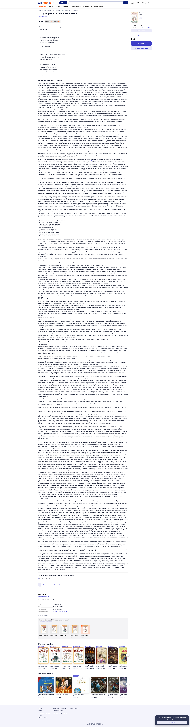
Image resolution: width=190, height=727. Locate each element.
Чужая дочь (111, 665)
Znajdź (125, 2)
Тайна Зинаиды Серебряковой (46, 694)
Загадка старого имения (124, 665)
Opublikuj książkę (98, 6)
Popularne (57, 6)
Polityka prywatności (58, 710)
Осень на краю (65, 665)
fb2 (57, 611)
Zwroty (40, 715)
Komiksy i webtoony (76, 6)
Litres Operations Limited (95, 723)
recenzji (141, 27)
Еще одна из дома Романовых (101, 665)
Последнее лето (77, 665)
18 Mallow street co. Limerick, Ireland (95, 724)
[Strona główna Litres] (44, 3)
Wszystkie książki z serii (45, 622)
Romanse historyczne (43, 596)
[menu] (54, 2)
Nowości (51, 6)
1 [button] (39, 584)
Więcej (57, 21)
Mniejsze (48, 21)
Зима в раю (53, 665)
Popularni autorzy (74, 708)
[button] (59, 585)
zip (66, 611)
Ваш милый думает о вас (62, 694)
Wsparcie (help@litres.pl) (44, 713)
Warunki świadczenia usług (59, 708)
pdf (62, 611)
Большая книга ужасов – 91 (98, 694)
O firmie (40, 708)
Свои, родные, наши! (90, 665)
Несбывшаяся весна (43, 665)
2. (38, 578)
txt (64, 611)
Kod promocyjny (42, 6)
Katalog (64, 2)
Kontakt (40, 710)
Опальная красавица (78, 694)
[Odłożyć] (47, 649)
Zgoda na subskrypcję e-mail (60, 713)
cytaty (148, 27)
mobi (59, 611)
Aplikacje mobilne (87, 6)
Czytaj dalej (177, 719)
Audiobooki (66, 6)
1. (38, 575)
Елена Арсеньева (42, 16)
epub (54, 611)
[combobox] (95, 2)
